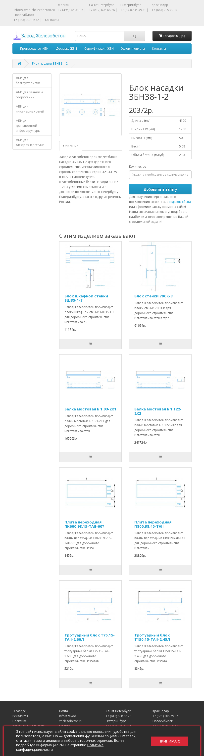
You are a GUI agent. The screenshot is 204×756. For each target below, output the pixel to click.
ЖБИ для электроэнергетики (30, 142)
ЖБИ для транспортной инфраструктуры (28, 126)
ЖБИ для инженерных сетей (30, 109)
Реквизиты (20, 716)
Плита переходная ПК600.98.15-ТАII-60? (84, 524)
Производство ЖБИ (34, 48)
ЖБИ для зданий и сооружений (29, 94)
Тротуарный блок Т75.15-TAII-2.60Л (89, 637)
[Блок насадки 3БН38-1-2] (90, 104)
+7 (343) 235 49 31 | (134, 10)
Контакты (52, 20)
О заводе (19, 711)
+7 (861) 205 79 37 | (166, 10)
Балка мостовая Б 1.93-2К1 (90, 408)
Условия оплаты (133, 48)
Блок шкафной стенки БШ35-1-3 (86, 298)
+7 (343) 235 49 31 (118, 726)
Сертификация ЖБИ (99, 48)
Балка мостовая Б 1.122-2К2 (158, 411)
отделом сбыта (180, 202)
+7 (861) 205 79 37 (165, 716)
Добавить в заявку (160, 189)
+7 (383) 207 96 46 (165, 726)
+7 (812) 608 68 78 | (103, 10)
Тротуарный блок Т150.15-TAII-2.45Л (152, 637)
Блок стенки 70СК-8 (153, 295)
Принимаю (169, 741)
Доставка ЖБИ (66, 48)
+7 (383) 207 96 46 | (28, 20)
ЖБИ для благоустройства (28, 80)
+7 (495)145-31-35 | (72, 10)
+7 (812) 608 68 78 (118, 716)
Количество (137, 166)
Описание (70, 146)
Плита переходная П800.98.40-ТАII (152, 524)
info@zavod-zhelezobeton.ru (34, 10)
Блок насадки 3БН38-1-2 (50, 63)
